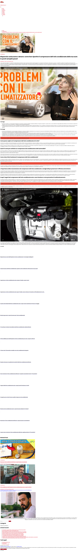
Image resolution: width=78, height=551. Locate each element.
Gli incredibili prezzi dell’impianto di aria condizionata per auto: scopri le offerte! (15, 487)
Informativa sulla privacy (6, 542)
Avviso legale (4, 543)
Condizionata (2, 54)
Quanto (3, 12)
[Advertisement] (39, 23)
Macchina (3, 10)
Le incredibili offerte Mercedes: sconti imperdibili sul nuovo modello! (12, 535)
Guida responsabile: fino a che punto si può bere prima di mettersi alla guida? (14, 532)
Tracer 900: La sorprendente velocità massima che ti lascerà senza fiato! (14, 529)
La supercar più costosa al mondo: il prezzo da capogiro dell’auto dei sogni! (14, 536)
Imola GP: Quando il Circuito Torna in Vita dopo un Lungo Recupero (12, 533)
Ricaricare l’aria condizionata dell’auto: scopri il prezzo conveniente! (13, 462)
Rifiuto (2, 549)
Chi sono (3, 13)
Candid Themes (19, 546)
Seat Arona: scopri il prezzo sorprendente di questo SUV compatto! (13, 534)
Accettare (4, 549)
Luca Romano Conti (10, 61)
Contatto (3, 14)
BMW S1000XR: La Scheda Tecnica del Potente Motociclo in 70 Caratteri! (14, 531)
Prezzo (3, 11)
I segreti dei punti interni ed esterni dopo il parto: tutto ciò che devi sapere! (14, 537)
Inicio (3, 8)
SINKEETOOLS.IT (3, 5)
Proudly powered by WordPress (5, 546)
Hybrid (3, 9)
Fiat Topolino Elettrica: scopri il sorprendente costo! (10, 530)
